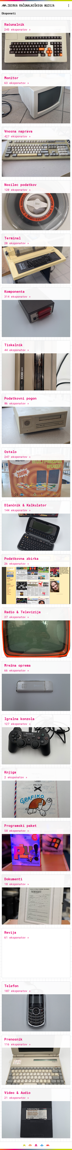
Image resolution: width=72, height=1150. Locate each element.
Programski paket (20, 825)
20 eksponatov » (16, 243)
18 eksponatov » (16, 884)
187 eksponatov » (17, 991)
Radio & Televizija (22, 612)
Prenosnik (13, 1039)
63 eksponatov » (16, 83)
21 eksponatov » (16, 1097)
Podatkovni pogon (20, 398)
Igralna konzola (19, 719)
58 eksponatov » (16, 830)
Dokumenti (13, 879)
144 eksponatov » (17, 510)
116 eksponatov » (17, 1044)
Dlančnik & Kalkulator (25, 505)
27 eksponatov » (16, 617)
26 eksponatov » (16, 563)
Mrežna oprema (17, 665)
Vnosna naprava (18, 131)
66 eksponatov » (16, 670)
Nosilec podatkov (20, 184)
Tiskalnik (13, 345)
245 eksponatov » (17, 29)
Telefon (11, 986)
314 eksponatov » (17, 296)
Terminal (12, 238)
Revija (10, 932)
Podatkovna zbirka (21, 558)
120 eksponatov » (17, 189)
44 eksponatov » (16, 350)
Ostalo (10, 451)
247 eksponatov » (17, 456)
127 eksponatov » (17, 724)
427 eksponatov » (17, 136)
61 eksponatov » (16, 937)
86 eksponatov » (16, 403)
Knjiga (10, 772)
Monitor (11, 78)
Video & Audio (17, 1092)
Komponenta (14, 291)
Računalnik (14, 24)
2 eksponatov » (15, 777)
